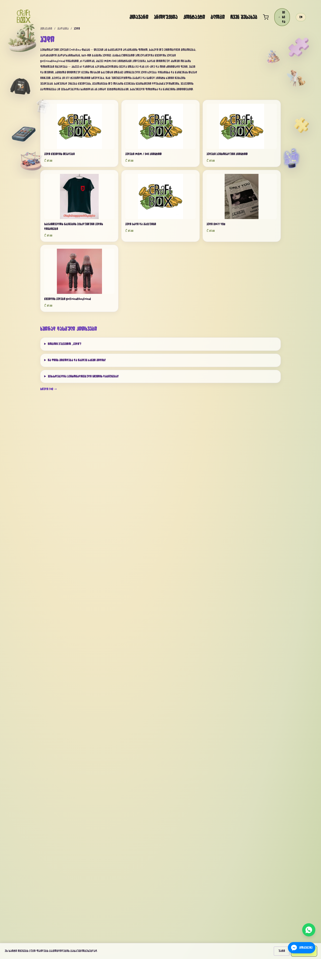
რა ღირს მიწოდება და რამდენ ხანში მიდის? (77, 360)
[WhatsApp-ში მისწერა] (308, 929)
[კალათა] (266, 17)
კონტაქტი (194, 17)
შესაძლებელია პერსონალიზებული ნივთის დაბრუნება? (83, 376)
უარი (281, 951)
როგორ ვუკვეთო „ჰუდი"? (64, 344)
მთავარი (138, 17)
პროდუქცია (166, 17)
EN (300, 17)
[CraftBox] (23, 16)
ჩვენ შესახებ (243, 17)
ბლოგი (218, 17)
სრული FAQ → (48, 389)
